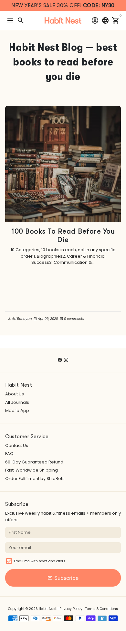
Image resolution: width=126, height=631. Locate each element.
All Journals (17, 402)
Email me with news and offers (39, 561)
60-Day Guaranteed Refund (34, 462)
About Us (14, 394)
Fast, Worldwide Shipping (31, 470)
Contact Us (16, 445)
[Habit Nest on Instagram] (66, 360)
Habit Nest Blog (46, 47)
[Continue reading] (63, 164)
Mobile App (17, 410)
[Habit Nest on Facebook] (60, 360)
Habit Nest (48, 608)
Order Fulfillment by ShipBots (35, 478)
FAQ (9, 453)
